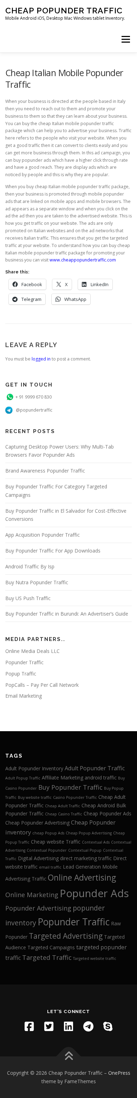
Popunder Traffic (24, 662)
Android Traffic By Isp (29, 566)
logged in (41, 359)
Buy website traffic (35, 797)
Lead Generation (82, 866)
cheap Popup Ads (48, 833)
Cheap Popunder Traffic (64, 10)
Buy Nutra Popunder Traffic (36, 582)
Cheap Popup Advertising (89, 833)
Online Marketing (31, 894)
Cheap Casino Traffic (63, 814)
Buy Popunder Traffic (70, 787)
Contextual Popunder (47, 850)
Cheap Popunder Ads (107, 813)
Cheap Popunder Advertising (37, 822)
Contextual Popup (85, 850)
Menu (125, 39)
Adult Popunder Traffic (95, 768)
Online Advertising (82, 877)
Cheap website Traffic (55, 841)
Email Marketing (23, 695)
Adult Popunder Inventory (34, 768)
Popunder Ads (94, 893)
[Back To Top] (68, 1056)
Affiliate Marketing (62, 777)
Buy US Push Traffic (28, 598)
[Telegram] (88, 1026)
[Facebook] (29, 1026)
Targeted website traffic (94, 958)
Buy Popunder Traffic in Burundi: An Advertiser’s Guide (66, 613)
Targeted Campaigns (51, 947)
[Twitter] (49, 1026)
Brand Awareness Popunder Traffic (45, 470)
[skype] (108, 1026)
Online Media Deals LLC (32, 651)
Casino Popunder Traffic (75, 797)
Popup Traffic (20, 673)
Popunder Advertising (38, 908)
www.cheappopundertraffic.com (83, 260)
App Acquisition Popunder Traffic (42, 534)
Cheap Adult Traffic (62, 805)
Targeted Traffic (47, 957)
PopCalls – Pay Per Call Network (42, 684)
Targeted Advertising (66, 936)
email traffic (50, 867)
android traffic (101, 777)
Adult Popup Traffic (22, 778)
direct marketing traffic (86, 858)
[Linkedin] (68, 1026)
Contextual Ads (96, 842)
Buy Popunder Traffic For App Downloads (52, 550)
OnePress (119, 1072)
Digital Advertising (38, 858)
